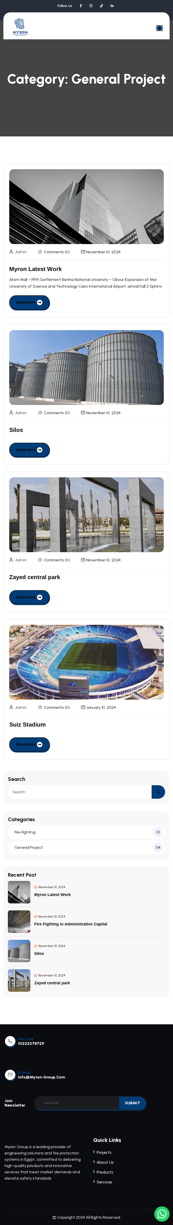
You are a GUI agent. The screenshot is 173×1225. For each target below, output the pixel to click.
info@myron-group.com (41, 1077)
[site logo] (20, 27)
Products (105, 1172)
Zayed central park (34, 577)
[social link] (81, 6)
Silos (16, 430)
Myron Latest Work (35, 269)
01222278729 (31, 1043)
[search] (158, 792)
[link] (10, 1041)
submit (132, 1102)
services (104, 1182)
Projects (104, 1152)
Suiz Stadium (27, 724)
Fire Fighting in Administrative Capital (70, 924)
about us (105, 1162)
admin (21, 251)
